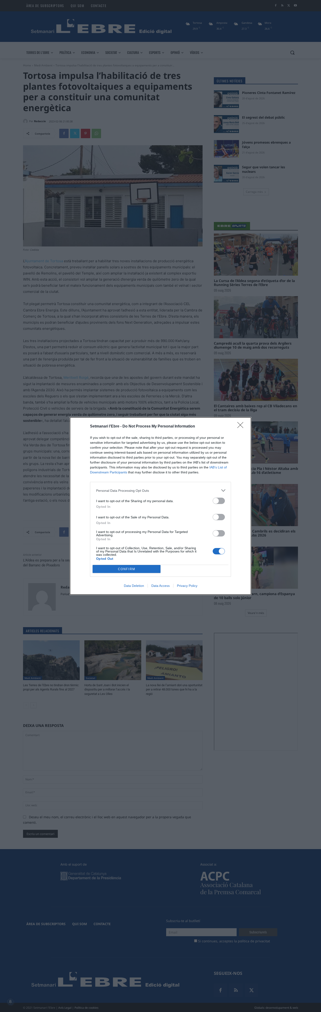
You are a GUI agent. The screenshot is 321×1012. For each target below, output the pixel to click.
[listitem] (160, 490)
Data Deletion (134, 586)
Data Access (160, 586)
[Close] (241, 426)
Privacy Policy (187, 586)
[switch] (219, 501)
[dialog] (160, 506)
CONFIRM (126, 569)
